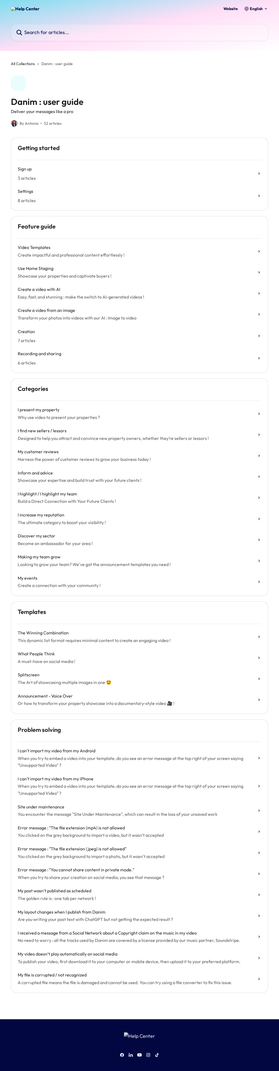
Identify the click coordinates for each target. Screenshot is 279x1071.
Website (230, 9)
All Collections (23, 63)
